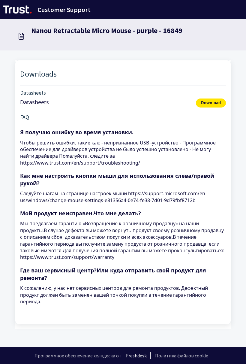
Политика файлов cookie (181, 356)
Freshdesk (136, 356)
